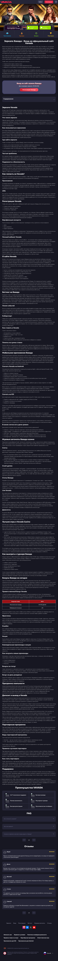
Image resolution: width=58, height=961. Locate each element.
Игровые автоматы (39, 923)
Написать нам (8, 934)
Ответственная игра (43, 938)
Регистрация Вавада (29, 89)
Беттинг (30, 923)
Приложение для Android (26, 941)
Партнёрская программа (28, 938)
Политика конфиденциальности (37, 934)
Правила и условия (19, 934)
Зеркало (8, 923)
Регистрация (21, 923)
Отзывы (49, 923)
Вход (14, 923)
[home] (6, 2)
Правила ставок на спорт (11, 938)
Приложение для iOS (10, 941)
